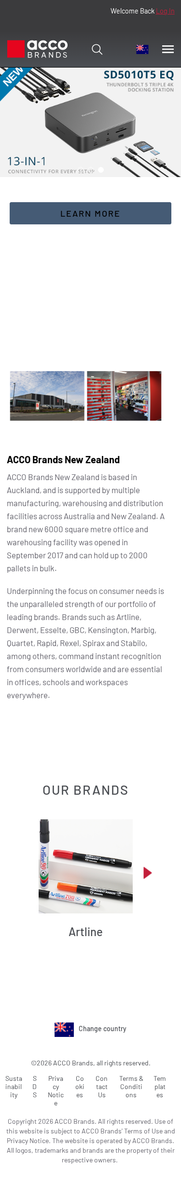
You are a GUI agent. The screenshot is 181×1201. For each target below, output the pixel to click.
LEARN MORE (90, 213)
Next (147, 873)
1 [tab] (81, 170)
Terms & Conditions (131, 1086)
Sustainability (13, 1086)
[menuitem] (142, 49)
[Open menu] (168, 49)
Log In (165, 11)
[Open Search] (97, 49)
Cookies (79, 1086)
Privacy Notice (56, 1090)
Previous (27, 873)
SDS (34, 1086)
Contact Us (102, 1086)
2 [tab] (91, 170)
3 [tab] (101, 170)
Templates (159, 1086)
